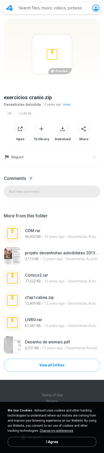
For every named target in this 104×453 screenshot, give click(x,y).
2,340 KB (25, 113)
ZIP (9, 113)
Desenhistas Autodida (22, 104)
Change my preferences (56, 431)
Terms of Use (52, 395)
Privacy (52, 401)
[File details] (52, 233)
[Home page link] (9, 8)
